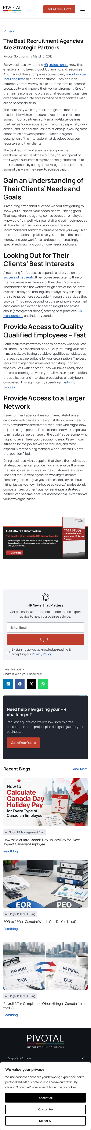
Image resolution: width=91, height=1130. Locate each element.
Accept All (45, 1098)
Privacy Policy (42, 654)
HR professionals (56, 64)
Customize (45, 1109)
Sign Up (45, 639)
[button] (8, 684)
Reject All (45, 1121)
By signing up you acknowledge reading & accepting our (41, 652)
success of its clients (18, 277)
